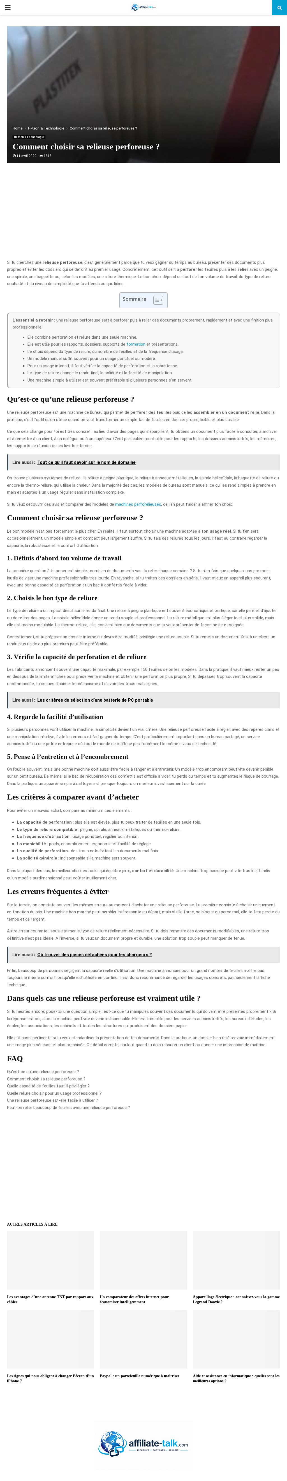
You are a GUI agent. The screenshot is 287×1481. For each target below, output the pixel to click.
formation (135, 344)
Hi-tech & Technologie (29, 136)
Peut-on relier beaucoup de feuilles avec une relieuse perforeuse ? (68, 1107)
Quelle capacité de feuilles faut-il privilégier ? (48, 1086)
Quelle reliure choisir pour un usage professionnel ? (54, 1093)
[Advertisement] (143, 214)
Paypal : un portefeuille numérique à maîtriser (139, 1376)
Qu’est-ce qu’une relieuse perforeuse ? (43, 1071)
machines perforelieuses (138, 504)
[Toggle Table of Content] (155, 300)
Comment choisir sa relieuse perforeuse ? (46, 1079)
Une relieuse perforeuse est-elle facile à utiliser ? (52, 1100)
